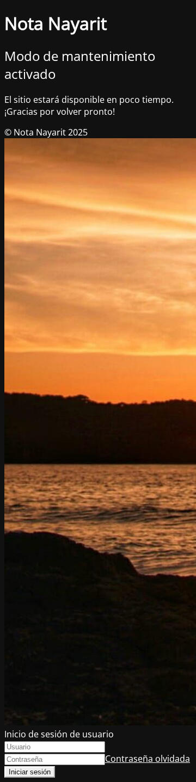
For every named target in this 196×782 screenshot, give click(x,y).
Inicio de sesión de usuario (59, 734)
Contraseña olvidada (147, 759)
